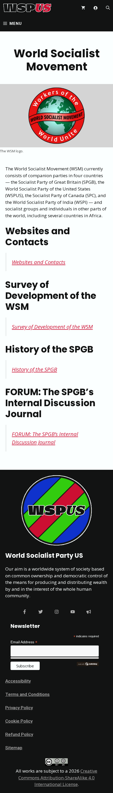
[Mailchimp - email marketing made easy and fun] (88, 665)
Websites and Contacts (38, 262)
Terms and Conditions (27, 694)
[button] (108, 8)
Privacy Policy (19, 707)
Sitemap (13, 747)
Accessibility (18, 681)
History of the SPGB (34, 369)
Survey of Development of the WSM (52, 326)
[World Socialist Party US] (27, 8)
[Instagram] (56, 612)
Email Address (24, 642)
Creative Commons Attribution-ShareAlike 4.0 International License (57, 777)
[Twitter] (40, 612)
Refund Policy (19, 734)
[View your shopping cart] (83, 8)
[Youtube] (72, 612)
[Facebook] (24, 612)
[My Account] (95, 8)
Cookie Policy (19, 721)
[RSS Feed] (88, 612)
